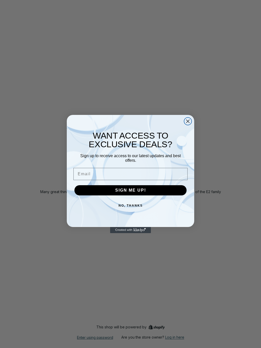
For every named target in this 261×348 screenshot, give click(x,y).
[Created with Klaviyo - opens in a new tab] (130, 230)
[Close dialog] (188, 121)
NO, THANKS (131, 205)
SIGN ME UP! (130, 190)
